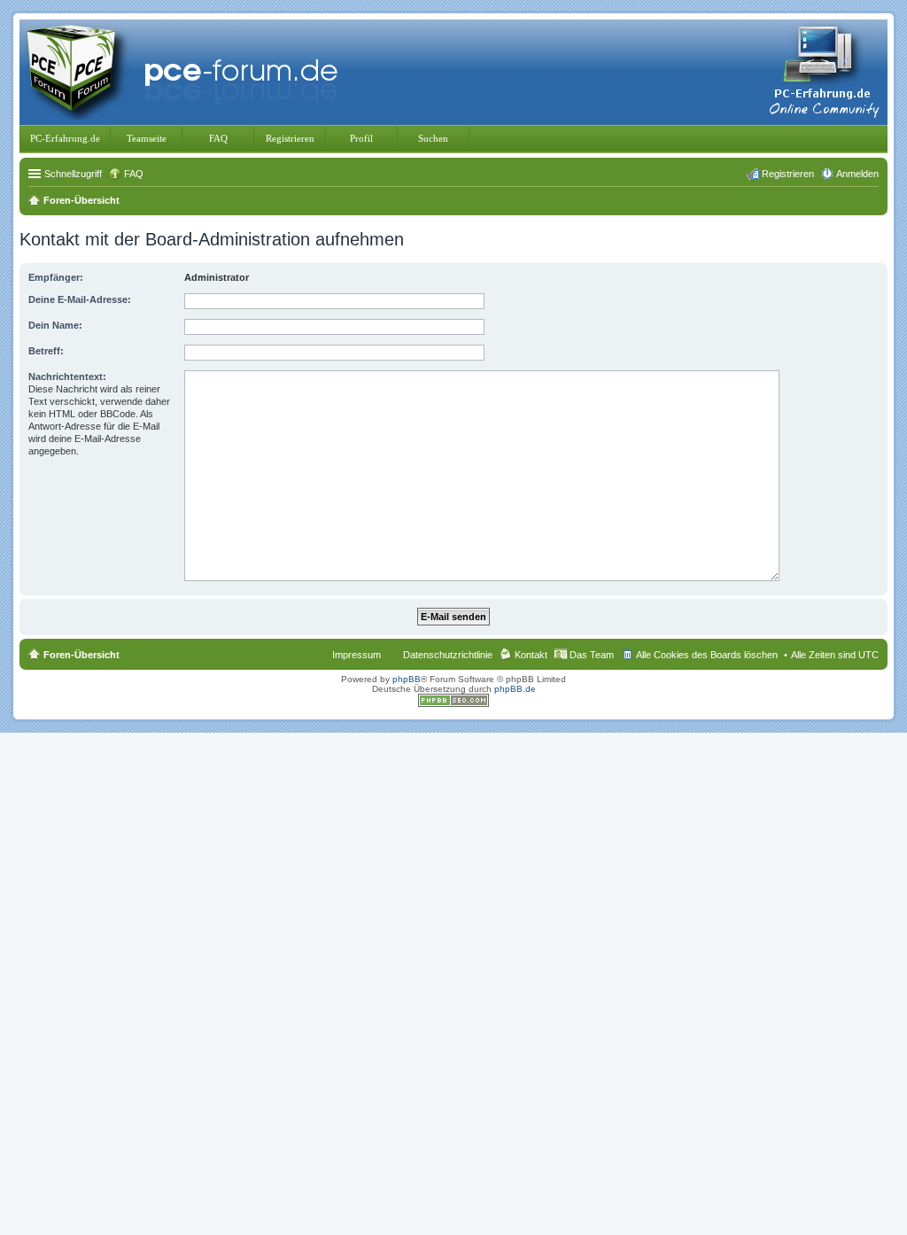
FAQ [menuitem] (133, 173)
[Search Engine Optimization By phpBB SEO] (453, 704)
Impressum (356, 654)
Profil (361, 138)
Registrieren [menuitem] (788, 173)
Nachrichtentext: (67, 376)
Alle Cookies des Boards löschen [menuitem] (707, 654)
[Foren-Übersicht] (186, 70)
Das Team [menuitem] (592, 654)
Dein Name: (55, 325)
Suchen (433, 138)
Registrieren (290, 138)
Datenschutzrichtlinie (447, 654)
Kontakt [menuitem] (531, 654)
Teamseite (147, 138)
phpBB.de (515, 689)
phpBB (406, 679)
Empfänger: (55, 277)
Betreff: (46, 351)
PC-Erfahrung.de (65, 138)
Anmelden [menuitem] (857, 173)
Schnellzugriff (73, 173)
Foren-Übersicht (81, 654)
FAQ (218, 138)
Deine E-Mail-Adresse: (79, 299)
